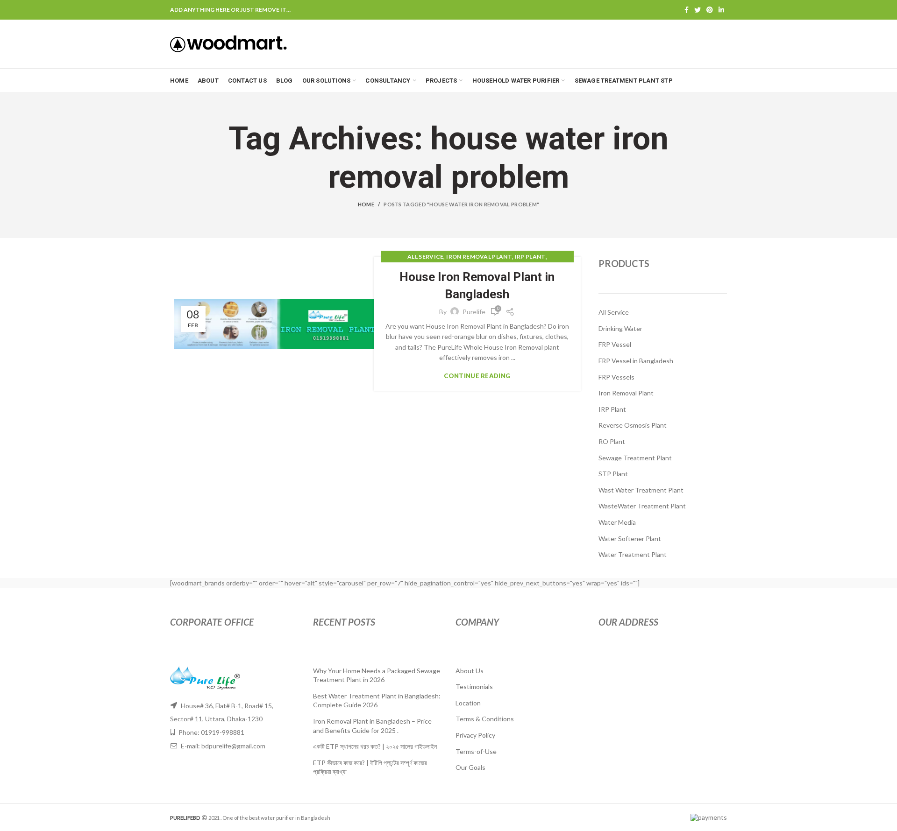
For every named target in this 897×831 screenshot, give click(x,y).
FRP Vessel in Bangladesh (635, 361)
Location (468, 703)
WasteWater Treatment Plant (642, 506)
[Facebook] (686, 10)
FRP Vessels (616, 377)
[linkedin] (721, 10)
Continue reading (477, 376)
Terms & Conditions (485, 719)
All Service (425, 256)
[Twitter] (697, 10)
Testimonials (474, 686)
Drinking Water (620, 328)
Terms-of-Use (476, 751)
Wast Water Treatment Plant (640, 490)
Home (366, 204)
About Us (470, 671)
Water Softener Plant (629, 538)
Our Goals (470, 767)
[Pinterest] (710, 10)
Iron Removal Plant (479, 256)
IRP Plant (530, 256)
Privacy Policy (475, 735)
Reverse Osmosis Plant (632, 425)
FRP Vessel (614, 344)
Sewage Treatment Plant (635, 458)
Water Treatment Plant (632, 554)
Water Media (617, 522)
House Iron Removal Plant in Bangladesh (477, 285)
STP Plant (613, 474)
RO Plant (611, 441)
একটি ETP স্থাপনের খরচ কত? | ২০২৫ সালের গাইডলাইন (375, 746)
